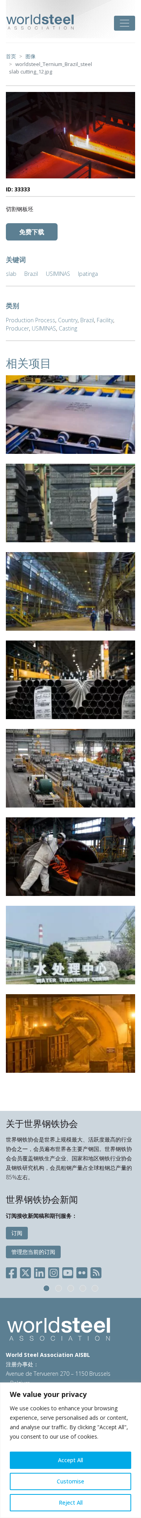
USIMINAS (58, 273)
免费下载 (31, 232)
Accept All (70, 1460)
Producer (17, 328)
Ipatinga (88, 273)
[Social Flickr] (81, 1271)
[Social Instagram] (53, 1271)
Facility (105, 320)
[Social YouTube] (67, 1271)
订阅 (16, 1233)
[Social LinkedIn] (39, 1271)
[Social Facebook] (13, 1271)
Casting (68, 328)
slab (11, 273)
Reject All (71, 1502)
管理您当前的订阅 (33, 1252)
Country (68, 320)
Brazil (31, 273)
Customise (70, 1481)
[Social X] (25, 1271)
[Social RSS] (95, 1271)
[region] (70, 1450)
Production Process (30, 320)
